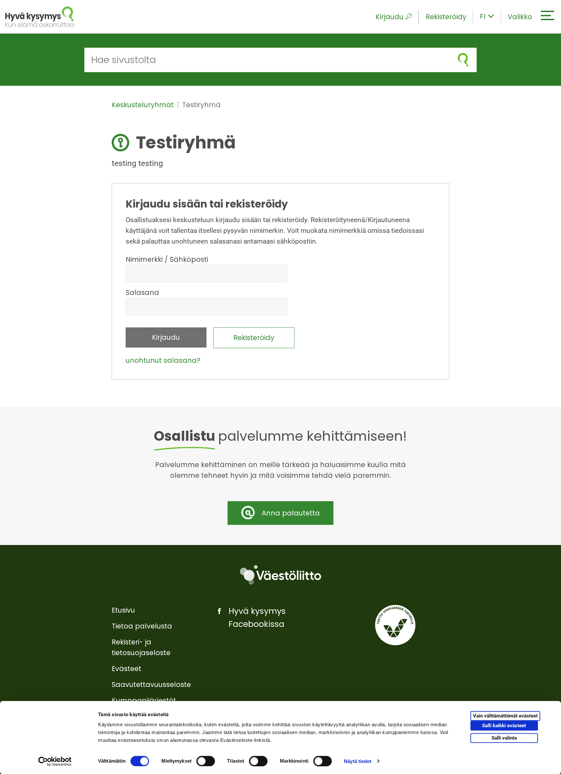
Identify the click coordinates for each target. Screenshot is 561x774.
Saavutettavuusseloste (151, 684)
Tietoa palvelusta (142, 626)
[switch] (205, 761)
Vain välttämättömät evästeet (505, 716)
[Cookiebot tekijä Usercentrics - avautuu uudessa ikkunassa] (55, 761)
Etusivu (123, 610)
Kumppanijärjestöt (144, 700)
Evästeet (126, 668)
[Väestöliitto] (280, 574)
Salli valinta (504, 738)
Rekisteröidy (446, 16)
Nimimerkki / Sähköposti (167, 259)
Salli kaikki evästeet (504, 726)
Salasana (142, 292)
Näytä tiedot (357, 761)
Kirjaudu (390, 16)
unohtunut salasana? (163, 360)
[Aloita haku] (463, 60)
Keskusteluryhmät (144, 104)
